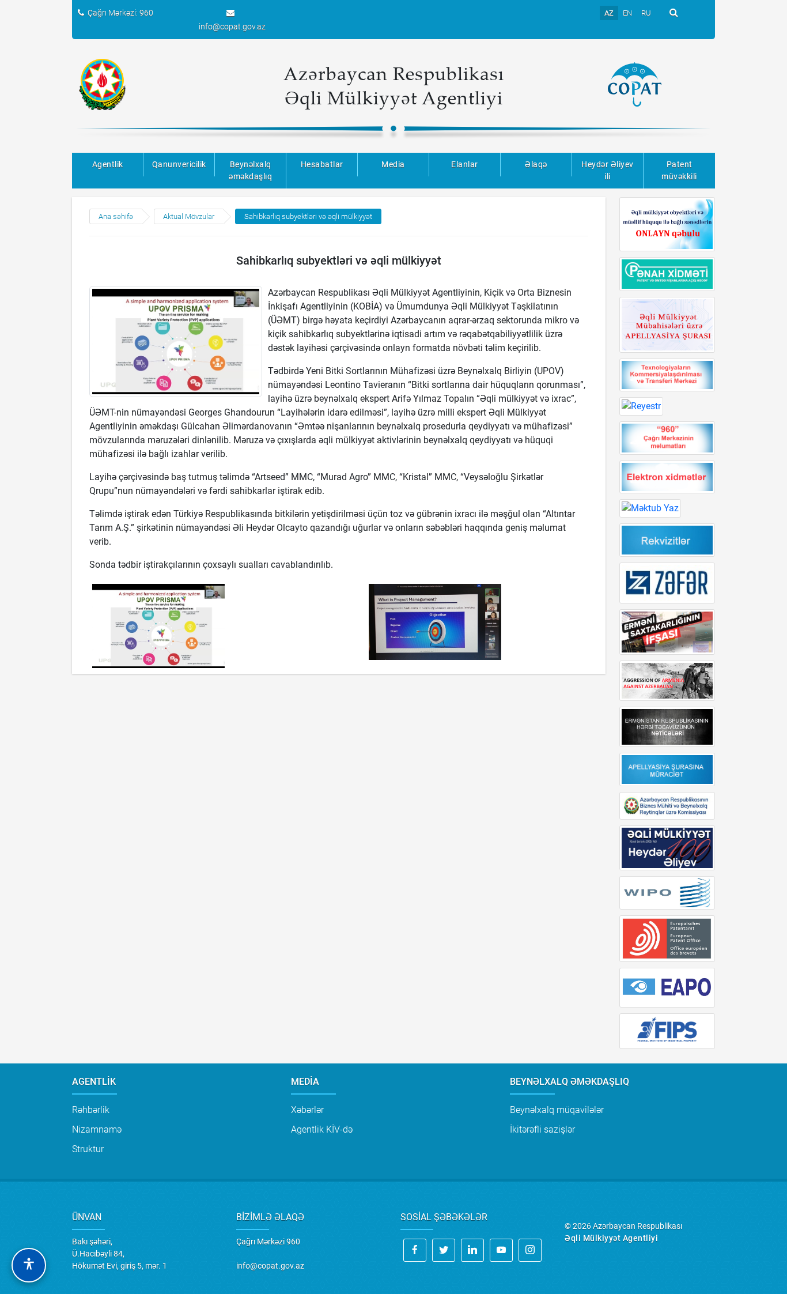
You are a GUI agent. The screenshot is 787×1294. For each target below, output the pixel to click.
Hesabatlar (322, 164)
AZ (609, 13)
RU (646, 13)
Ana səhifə (116, 216)
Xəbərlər (307, 1109)
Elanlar (464, 164)
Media (393, 164)
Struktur (88, 1149)
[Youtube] (501, 1250)
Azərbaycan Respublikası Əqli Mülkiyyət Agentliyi (393, 85)
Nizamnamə (97, 1129)
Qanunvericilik (179, 164)
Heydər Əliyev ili (607, 170)
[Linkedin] (472, 1250)
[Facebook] (414, 1250)
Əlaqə (536, 164)
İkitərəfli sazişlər (542, 1129)
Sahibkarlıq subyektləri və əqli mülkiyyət (308, 216)
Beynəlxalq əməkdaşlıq (250, 170)
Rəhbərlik (90, 1109)
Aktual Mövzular (188, 216)
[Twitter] (443, 1250)
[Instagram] (530, 1250)
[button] (29, 1265)
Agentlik (107, 164)
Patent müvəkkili (679, 170)
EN (627, 13)
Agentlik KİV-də (322, 1129)
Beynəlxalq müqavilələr (557, 1109)
